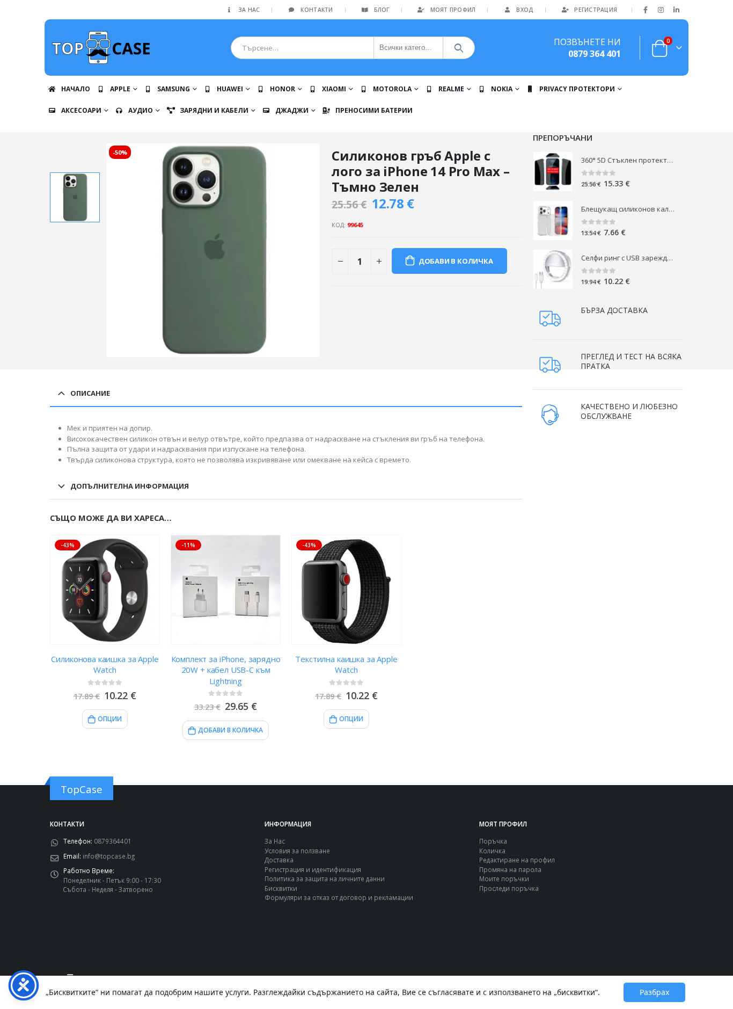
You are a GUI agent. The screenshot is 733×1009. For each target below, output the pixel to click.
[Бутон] (459, 48)
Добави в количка (456, 261)
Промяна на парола (510, 869)
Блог (382, 9)
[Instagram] (661, 10)
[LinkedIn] (676, 10)
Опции (110, 718)
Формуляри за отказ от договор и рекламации (339, 897)
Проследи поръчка (509, 888)
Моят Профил (453, 9)
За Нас (249, 9)
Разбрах (654, 992)
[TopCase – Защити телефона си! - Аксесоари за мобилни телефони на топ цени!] (101, 47)
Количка (492, 850)
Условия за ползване (297, 850)
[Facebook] (646, 10)
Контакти (316, 9)
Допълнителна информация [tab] (129, 486)
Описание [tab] (90, 393)
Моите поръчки (504, 878)
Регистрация (595, 9)
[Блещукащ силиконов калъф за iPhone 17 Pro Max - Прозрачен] (553, 220)
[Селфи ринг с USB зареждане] (553, 269)
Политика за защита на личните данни (325, 878)
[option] (74, 197)
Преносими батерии (374, 110)
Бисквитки (281, 888)
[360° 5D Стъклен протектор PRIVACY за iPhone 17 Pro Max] (553, 171)
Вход (524, 9)
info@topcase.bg (109, 856)
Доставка (279, 859)
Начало (75, 88)
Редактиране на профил (517, 859)
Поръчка (493, 841)
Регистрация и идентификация (313, 869)
